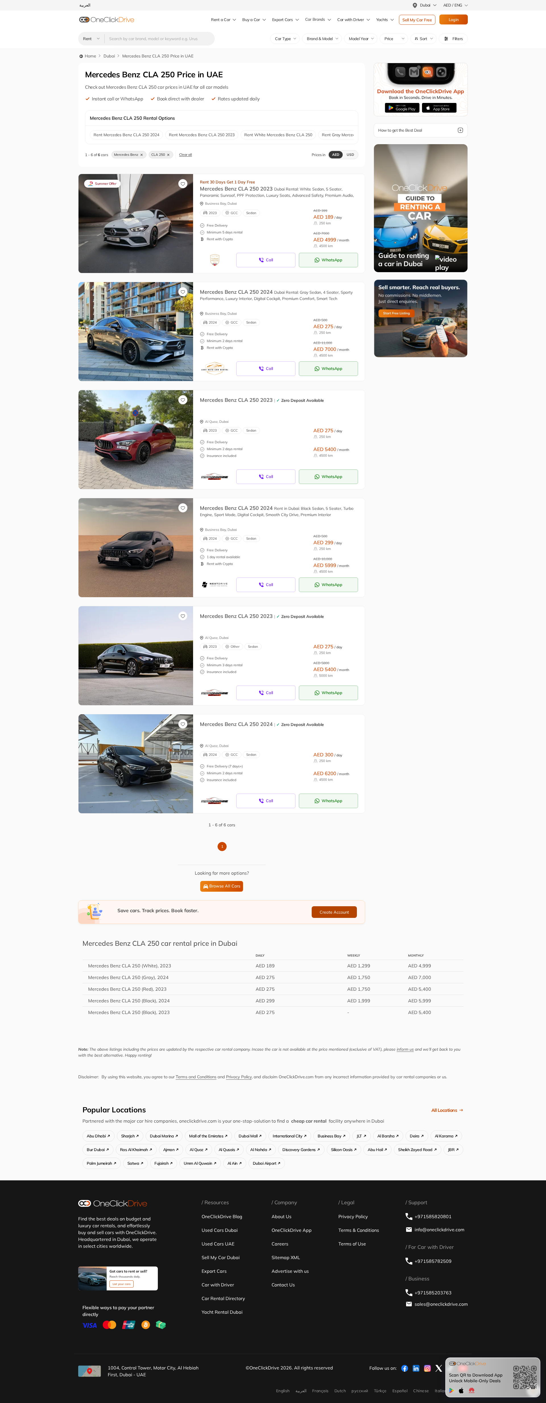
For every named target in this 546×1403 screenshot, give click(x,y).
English (283, 1390)
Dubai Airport (264, 1163)
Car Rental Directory (223, 1298)
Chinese (421, 1390)
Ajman (169, 1149)
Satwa (133, 1163)
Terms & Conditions (358, 1230)
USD (350, 154)
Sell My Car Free (417, 19)
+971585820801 (433, 1216)
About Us (281, 1216)
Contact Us (283, 1285)
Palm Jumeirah (99, 1163)
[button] (423, 39)
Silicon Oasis (342, 1149)
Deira (414, 1136)
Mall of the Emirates (206, 1136)
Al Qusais (227, 1149)
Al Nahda (258, 1149)
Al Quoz (196, 1149)
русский (359, 1390)
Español (400, 1390)
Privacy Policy (239, 1076)
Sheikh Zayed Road (415, 1149)
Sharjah (128, 1136)
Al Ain (232, 1163)
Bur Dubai (96, 1149)
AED (335, 154)
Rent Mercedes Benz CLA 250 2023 (202, 134)
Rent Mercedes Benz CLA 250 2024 (126, 134)
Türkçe (380, 1390)
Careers (280, 1244)
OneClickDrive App (292, 1230)
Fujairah (161, 1163)
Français (320, 1390)
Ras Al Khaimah (134, 1149)
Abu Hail (375, 1149)
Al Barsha (386, 1136)
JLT (359, 1136)
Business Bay (329, 1136)
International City (287, 1136)
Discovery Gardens (299, 1149)
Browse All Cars (224, 886)
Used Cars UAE (218, 1244)
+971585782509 (433, 1261)
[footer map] (89, 1371)
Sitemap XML (286, 1257)
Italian (441, 1390)
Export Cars (282, 19)
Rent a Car (220, 19)
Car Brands (315, 19)
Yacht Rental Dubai (222, 1312)
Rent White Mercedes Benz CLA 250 (278, 134)
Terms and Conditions (196, 1076)
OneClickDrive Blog (222, 1216)
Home (90, 56)
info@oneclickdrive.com (439, 1229)
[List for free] (421, 317)
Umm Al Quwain (198, 1163)
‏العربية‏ (301, 1390)
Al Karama (444, 1136)
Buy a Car (251, 19)
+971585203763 (433, 1293)
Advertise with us (290, 1271)
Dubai (109, 56)
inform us (405, 1049)
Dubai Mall (248, 1136)
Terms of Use (352, 1244)
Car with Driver (218, 1285)
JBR (451, 1149)
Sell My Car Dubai (221, 1257)
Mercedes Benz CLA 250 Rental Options (132, 118)
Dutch (340, 1390)
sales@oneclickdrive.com (441, 1304)
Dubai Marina (162, 1136)
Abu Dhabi (96, 1136)
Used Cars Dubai (220, 1230)
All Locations (444, 1110)
